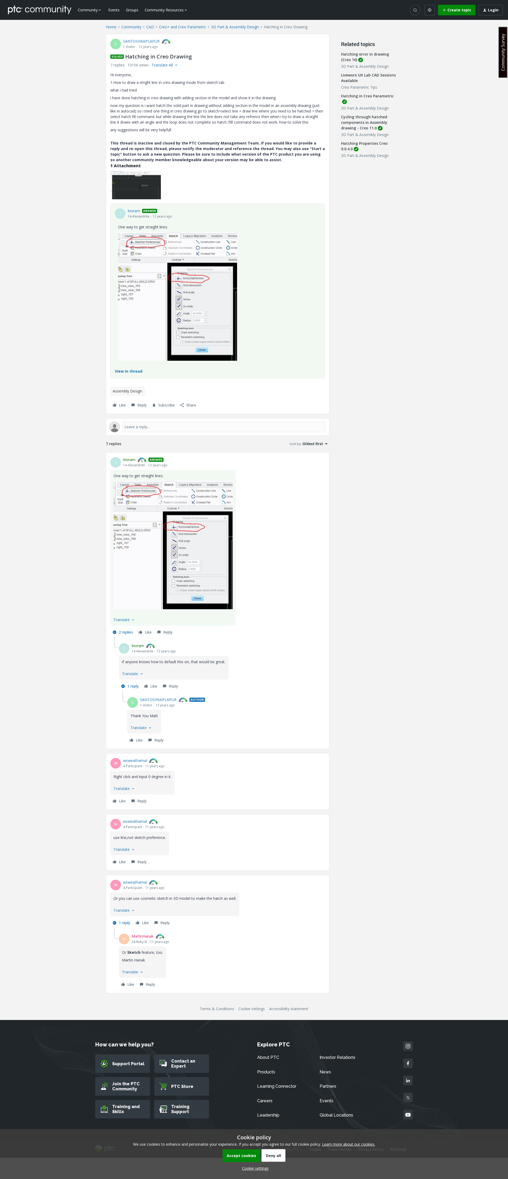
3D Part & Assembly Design (235, 26)
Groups (132, 9)
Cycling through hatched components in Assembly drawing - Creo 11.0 (364, 122)
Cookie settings (251, 1008)
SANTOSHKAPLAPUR (141, 41)
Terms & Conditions (217, 1008)
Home (111, 26)
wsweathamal (135, 760)
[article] (217, 546)
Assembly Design (127, 391)
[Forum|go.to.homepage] (39, 10)
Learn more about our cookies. (348, 1144)
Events (114, 9)
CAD (150, 26)
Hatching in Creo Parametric (367, 95)
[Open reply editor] (217, 426)
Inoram (134, 210)
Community (131, 26)
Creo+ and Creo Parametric (182, 26)
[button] (456, 10)
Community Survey (503, 52)
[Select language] (429, 10)
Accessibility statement (288, 1008)
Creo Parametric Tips (359, 87)
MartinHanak (142, 936)
